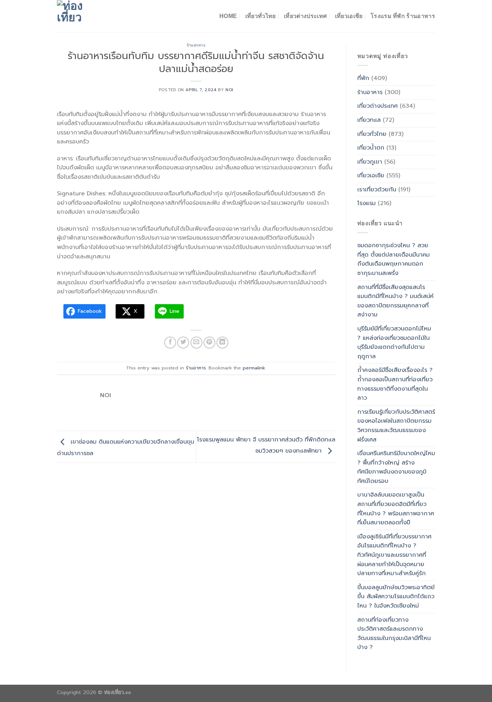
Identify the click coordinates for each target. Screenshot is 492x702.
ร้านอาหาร (196, 45)
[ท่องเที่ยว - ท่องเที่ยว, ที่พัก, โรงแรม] (93, 16)
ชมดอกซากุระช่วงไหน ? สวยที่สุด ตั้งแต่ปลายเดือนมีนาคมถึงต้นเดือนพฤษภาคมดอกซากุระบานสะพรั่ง (393, 259)
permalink (254, 367)
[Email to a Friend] (196, 342)
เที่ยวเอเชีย (349, 16)
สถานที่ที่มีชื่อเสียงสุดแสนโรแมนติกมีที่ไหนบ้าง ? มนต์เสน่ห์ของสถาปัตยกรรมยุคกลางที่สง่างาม (395, 301)
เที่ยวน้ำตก (370, 147)
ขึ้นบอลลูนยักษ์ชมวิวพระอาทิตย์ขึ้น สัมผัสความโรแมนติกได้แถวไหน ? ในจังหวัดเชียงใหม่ (396, 596)
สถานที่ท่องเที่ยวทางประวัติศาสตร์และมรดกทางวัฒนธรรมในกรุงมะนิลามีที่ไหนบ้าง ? (394, 634)
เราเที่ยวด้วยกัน (376, 189)
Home (228, 16)
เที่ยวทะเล (369, 120)
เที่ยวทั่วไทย (260, 16)
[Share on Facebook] (170, 342)
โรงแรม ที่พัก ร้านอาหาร (403, 16)
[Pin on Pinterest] (209, 342)
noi (229, 90)
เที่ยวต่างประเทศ (305, 16)
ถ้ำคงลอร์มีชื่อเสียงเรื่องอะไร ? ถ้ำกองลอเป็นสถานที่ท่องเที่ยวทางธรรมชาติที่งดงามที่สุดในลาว (395, 384)
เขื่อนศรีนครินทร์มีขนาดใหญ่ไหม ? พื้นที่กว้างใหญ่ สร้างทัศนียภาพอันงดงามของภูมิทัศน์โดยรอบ (396, 467)
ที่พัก (363, 78)
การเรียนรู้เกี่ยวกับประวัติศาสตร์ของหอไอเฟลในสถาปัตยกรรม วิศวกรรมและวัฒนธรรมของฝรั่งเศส (396, 426)
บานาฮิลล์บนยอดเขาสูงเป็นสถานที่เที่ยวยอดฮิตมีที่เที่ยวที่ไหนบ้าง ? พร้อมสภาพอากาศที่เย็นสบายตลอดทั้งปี (395, 508)
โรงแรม (366, 203)
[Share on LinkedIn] (222, 342)
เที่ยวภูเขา (369, 161)
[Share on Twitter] (183, 342)
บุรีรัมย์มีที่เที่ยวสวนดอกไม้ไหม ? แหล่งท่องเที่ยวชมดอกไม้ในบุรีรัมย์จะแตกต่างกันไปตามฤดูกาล (394, 342)
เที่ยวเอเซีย (370, 175)
